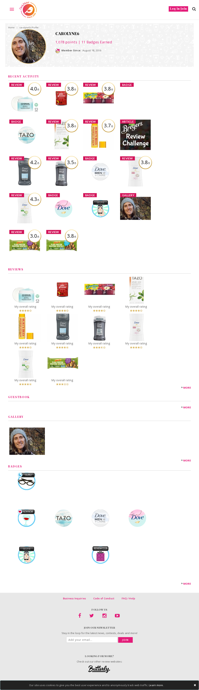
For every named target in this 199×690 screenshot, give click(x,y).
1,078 (66, 42)
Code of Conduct (103, 598)
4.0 (34, 88)
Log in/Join (178, 8)
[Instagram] (104, 616)
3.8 (71, 88)
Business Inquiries (74, 598)
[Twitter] (91, 616)
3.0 (34, 235)
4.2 (34, 162)
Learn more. (156, 685)
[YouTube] (117, 616)
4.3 (34, 199)
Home (11, 27)
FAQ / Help (128, 598)
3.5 (71, 162)
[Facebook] (80, 616)
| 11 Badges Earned (94, 42)
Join (125, 640)
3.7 (108, 125)
